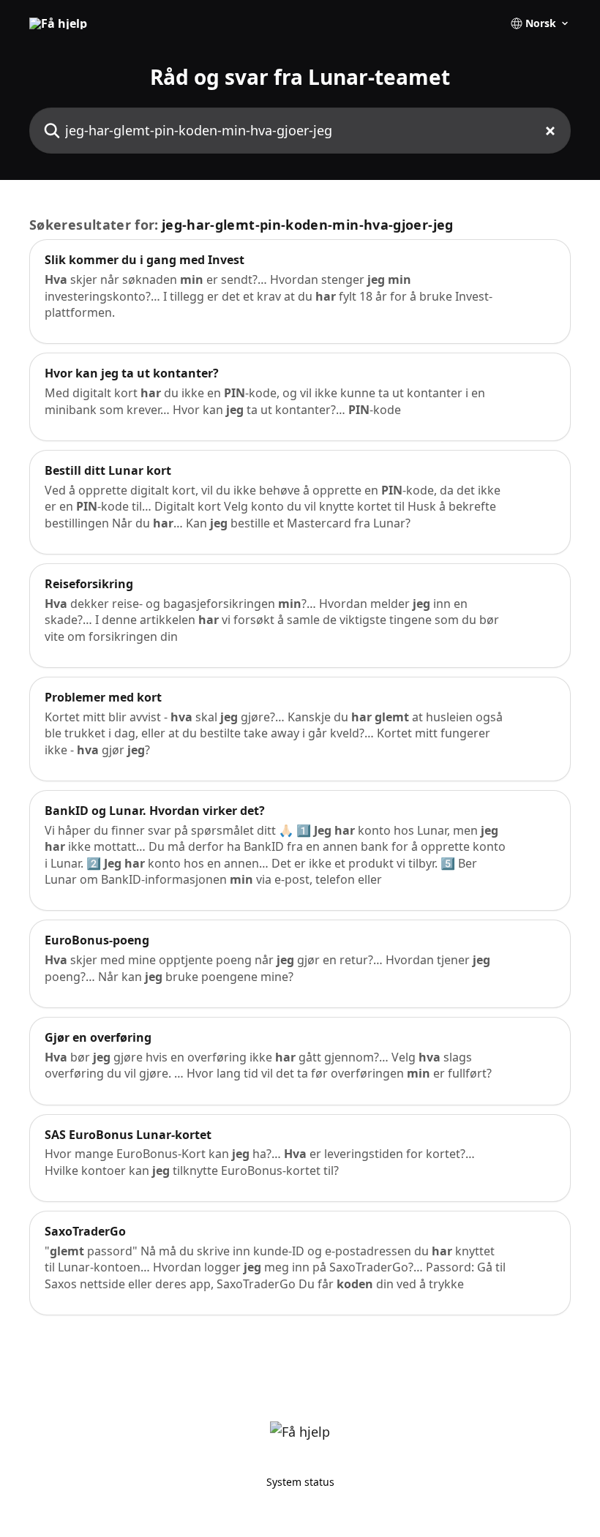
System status (300, 1482)
